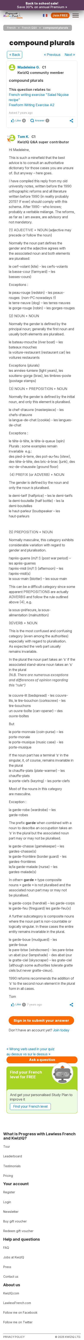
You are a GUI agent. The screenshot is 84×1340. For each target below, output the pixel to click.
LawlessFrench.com (17, 1303)
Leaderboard (12, 1156)
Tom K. (23, 136)
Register (9, 1192)
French (11, 27)
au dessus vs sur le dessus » (28, 1054)
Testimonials (12, 1166)
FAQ (6, 1247)
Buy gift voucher (15, 1221)
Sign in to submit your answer (41, 1020)
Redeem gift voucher (18, 1231)
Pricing (8, 1175)
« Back (14, 54)
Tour (6, 1146)
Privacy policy (14, 1337)
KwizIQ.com (11, 1293)
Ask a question (42, 1060)
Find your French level (30, 1106)
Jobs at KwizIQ (13, 1257)
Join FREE (60, 15)
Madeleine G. (28, 67)
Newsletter (11, 1211)
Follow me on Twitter (18, 1322)
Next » (70, 54)
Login (7, 1202)
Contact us (10, 1276)
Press (7, 1267)
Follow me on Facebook (20, 1312)
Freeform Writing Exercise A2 (31, 105)
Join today (61, 1030)
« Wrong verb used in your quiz (30, 1049)
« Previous (52, 54)
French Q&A (29, 27)
